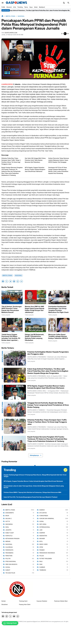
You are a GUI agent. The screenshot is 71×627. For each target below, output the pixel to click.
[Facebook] (2, 281)
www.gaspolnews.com (57, 621)
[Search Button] (68, 3)
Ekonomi (9, 7)
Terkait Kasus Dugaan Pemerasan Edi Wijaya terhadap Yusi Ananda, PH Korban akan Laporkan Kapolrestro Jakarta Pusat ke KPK (11, 337)
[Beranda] (2, 16)
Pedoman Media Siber (61, 601)
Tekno (26, 7)
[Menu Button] (2, 3)
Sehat (36, 7)
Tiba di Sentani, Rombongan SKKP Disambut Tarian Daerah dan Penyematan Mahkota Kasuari (11, 309)
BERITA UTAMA (7, 275)
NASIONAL (18, 275)
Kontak (3, 601)
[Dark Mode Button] (64, 3)
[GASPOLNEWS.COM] (16, 3)
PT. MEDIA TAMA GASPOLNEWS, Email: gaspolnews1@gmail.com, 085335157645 (27, 621)
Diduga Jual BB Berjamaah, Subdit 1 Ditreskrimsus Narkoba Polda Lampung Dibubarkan (34, 337)
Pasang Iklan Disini (24, 604)
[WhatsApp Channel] (17, 616)
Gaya (31, 7)
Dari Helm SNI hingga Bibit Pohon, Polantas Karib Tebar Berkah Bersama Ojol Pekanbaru (35, 160)
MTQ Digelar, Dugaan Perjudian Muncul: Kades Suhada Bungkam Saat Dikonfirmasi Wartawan (35, 169)
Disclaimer (4, 604)
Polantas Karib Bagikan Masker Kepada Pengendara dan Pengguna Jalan (48, 353)
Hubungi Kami (11, 623)
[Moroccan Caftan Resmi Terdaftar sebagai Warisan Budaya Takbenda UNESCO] (59, 325)
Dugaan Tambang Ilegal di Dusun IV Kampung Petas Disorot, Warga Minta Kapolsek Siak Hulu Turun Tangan (35, 475)
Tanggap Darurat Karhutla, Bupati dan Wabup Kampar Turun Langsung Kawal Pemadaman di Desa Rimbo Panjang (48, 405)
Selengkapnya (34, 455)
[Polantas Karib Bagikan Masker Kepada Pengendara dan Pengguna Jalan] (15, 358)
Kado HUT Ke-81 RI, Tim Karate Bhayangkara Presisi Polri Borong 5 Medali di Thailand (30, 497)
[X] (6, 281)
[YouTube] (14, 616)
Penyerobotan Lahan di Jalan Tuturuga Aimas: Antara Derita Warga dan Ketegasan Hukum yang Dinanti (34, 486)
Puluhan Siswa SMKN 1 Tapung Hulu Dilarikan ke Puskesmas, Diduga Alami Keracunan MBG (32, 492)
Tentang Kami (23, 601)
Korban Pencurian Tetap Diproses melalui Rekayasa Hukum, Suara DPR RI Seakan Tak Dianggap (58, 160)
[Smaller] (62, 33)
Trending (20, 7)
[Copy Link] (21, 281)
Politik (3, 7)
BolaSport (42, 7)
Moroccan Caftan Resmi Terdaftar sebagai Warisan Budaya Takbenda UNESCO (58, 336)
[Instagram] (6, 616)
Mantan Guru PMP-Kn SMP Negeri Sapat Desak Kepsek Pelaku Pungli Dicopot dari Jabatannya (34, 309)
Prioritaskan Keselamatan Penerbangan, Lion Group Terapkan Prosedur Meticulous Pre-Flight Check (58, 309)
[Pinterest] (14, 281)
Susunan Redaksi (42, 601)
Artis (14, 7)
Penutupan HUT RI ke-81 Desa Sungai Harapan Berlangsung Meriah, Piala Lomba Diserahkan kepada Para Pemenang (58, 170)
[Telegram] (10, 281)
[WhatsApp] (17, 281)
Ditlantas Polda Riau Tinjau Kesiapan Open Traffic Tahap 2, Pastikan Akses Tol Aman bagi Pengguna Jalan (11, 161)
